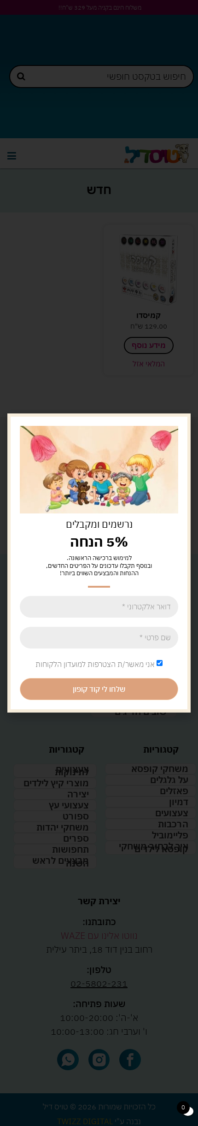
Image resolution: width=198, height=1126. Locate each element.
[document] (99, 563)
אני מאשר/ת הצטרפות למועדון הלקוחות (95, 664)
